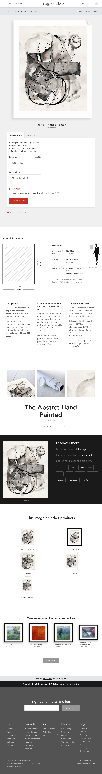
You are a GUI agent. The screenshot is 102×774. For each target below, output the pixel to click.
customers (53, 344)
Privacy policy (86, 735)
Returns (10, 745)
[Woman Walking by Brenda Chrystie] (38, 632)
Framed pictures (32, 732)
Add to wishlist (15, 213)
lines (69, 474)
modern (80, 474)
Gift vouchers (49, 728)
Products (21, 3)
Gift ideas (47, 732)
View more (51, 660)
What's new (30, 749)
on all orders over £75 (51, 684)
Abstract (87, 455)
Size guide (37, 157)
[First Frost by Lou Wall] (13, 632)
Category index (68, 742)
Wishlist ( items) (50, 735)
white (86, 480)
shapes (61, 480)
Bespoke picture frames (27, 763)
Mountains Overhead (63, 644)
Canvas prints (31, 735)
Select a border (15, 172)
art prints (34, 151)
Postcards (29, 742)
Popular (7, 11)
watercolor (74, 480)
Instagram (65, 745)
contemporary (86, 467)
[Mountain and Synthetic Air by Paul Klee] (88, 632)
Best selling (66, 728)
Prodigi (92, 760)
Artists (23, 11)
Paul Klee (83, 646)
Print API (83, 760)
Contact (10, 728)
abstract (61, 467)
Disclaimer (84, 751)
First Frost (9, 644)
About (9, 732)
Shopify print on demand (85, 763)
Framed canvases (32, 738)
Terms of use (85, 738)
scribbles (92, 474)
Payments (11, 738)
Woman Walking (36, 644)
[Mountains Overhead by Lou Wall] (63, 632)
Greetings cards (32, 745)
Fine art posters (31, 728)
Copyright (84, 748)
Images (7, 3)
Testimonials (12, 735)
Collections (32, 11)
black (72, 467)
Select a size (25, 157)
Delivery (72, 321)
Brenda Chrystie (36, 646)
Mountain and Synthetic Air (85, 643)
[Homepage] (51, 4)
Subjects (15, 11)
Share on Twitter (33, 213)
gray (60, 474)
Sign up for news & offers (51, 701)
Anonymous (51, 127)
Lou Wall (8, 646)
